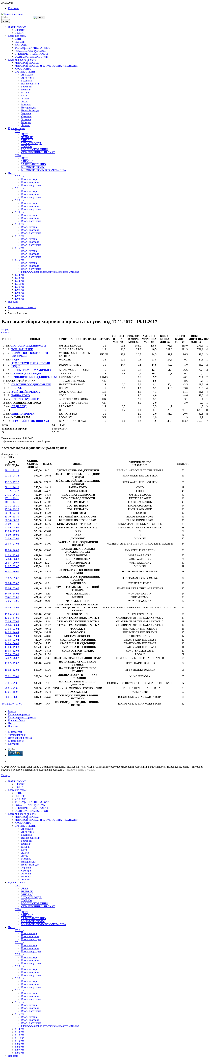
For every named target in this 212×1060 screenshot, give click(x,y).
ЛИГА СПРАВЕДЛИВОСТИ (28, 345)
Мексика (26, 104)
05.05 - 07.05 (12, 621)
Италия (25, 92)
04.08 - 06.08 (12, 559)
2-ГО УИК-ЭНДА (31, 143)
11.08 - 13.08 (12, 555)
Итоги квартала (30, 182)
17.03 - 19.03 (12, 647)
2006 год (19, 298)
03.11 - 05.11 (12, 505)
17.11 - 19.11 (12, 498)
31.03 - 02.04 (12, 639)
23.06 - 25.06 (12, 588)
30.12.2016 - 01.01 (12, 703)
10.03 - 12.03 (12, 650)
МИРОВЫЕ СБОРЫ (33, 167)
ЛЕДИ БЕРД (18, 406)
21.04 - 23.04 (12, 628)
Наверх (5, 775)
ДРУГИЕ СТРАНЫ (25, 71)
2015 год (19, 259)
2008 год (19, 292)
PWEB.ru (90, 769)
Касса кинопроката (19, 714)
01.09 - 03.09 (12, 538)
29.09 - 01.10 (12, 523)
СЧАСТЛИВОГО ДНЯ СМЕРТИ (31, 384)
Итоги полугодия (31, 185)
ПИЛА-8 (16, 388)
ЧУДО (15, 359)
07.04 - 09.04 (12, 636)
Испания (26, 89)
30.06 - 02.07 (12, 583)
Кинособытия (16, 740)
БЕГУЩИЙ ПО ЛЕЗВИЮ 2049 (30, 421)
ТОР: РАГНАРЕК (22, 349)
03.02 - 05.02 (12, 676)
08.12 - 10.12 (12, 487)
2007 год (19, 295)
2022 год (19, 176)
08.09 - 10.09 (12, 534)
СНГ (17, 131)
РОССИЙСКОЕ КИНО (34, 149)
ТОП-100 (26, 146)
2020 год (19, 200)
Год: (3, 457)
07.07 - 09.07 (12, 578)
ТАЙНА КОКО (20, 395)
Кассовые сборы (17, 35)
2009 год (19, 289)
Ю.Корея (26, 122)
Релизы (12, 711)
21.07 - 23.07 (12, 566)
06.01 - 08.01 (12, 697)
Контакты (13, 8)
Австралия (27, 74)
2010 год (19, 286)
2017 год (19, 236)
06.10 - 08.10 (12, 520)
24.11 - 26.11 (12, 494)
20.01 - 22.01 (12, 688)
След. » (5, 332)
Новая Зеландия (30, 110)
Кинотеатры (15, 731)
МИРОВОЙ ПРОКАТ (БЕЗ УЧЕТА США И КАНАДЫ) (46, 65)
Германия (26, 86)
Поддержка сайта (74, 769)
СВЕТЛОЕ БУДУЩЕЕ (25, 399)
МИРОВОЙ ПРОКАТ (27, 62)
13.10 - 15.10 (12, 516)
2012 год (19, 280)
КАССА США (23, 68)
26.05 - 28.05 (12, 607)
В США (19, 32)
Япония (25, 125)
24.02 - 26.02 (12, 658)
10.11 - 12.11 (12, 502)
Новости (13, 301)
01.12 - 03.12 (12, 491)
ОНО (14, 410)
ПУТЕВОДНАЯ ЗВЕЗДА (26, 373)
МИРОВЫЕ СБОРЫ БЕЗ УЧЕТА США (43, 170)
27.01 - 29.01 (12, 683)
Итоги (11, 173)
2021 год (19, 188)
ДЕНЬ (18, 38)
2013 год (19, 277)
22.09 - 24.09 (12, 527)
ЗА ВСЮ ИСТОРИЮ (33, 164)
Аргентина (27, 77)
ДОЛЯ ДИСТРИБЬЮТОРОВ (31, 56)
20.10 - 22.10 (12, 512)
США (18, 155)
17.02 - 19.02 (12, 663)
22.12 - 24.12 (12, 475)
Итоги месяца (29, 179)
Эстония (26, 119)
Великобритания (30, 83)
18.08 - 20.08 (12, 550)
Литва (24, 101)
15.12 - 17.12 (12, 482)
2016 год (19, 247)
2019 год (19, 212)
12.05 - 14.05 (12, 617)
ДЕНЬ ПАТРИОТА (22, 413)
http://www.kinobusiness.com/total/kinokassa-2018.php (50, 271)
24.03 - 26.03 (12, 643)
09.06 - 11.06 (12, 597)
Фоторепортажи (17, 734)
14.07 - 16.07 (12, 571)
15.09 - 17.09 (12, 531)
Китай (24, 95)
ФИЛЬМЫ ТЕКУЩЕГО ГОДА (32, 47)
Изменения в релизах (20, 737)
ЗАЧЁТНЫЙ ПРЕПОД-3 (26, 391)
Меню (5, 21)
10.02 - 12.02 (12, 669)
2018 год (19, 224)
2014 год (19, 274)
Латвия (25, 98)
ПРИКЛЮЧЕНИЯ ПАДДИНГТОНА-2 (34, 377)
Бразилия (26, 80)
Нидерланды (28, 107)
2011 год (19, 283)
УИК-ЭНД (21, 44)
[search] (39, 17)
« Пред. (5, 329)
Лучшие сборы (16, 128)
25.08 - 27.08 (12, 543)
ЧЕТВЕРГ (20, 41)
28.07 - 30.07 (12, 562)
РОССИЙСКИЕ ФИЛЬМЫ (30, 50)
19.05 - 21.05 (12, 614)
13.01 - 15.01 (12, 691)
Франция (26, 116)
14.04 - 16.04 (12, 632)
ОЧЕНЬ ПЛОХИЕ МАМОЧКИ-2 (31, 369)
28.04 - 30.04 (12, 625)
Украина (26, 113)
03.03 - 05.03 (12, 654)
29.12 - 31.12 (12, 470)
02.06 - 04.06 (12, 600)
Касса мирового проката (22, 59)
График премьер (17, 26)
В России (20, 29)
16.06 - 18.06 (12, 593)
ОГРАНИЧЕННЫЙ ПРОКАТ (31, 53)
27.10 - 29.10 (12, 509)
